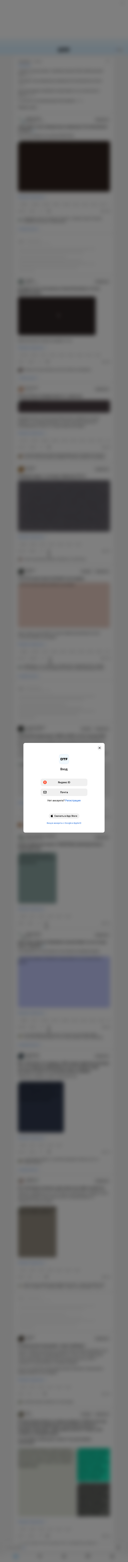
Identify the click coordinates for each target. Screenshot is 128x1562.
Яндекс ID (64, 782)
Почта (64, 792)
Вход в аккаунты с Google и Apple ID (64, 823)
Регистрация (73, 800)
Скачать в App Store (65, 815)
